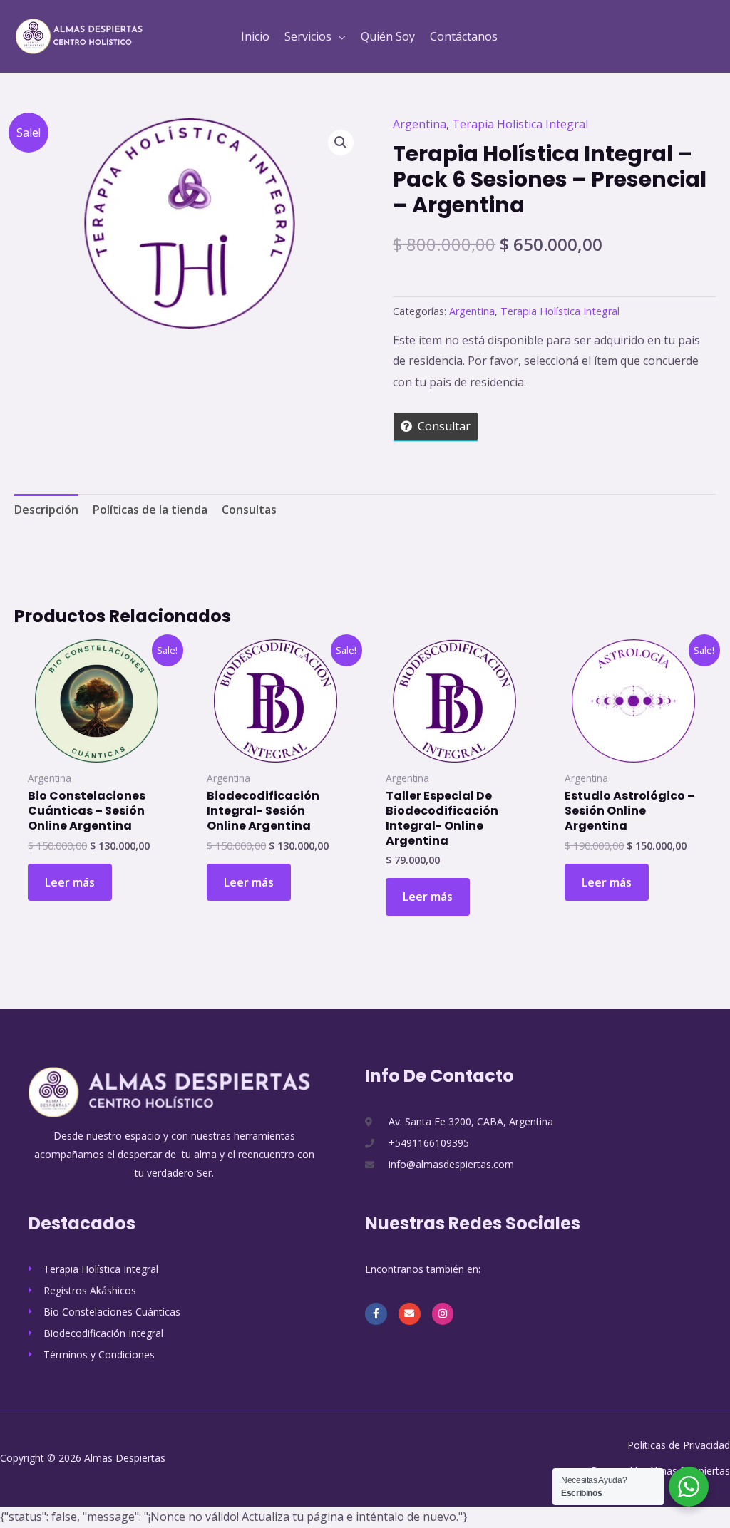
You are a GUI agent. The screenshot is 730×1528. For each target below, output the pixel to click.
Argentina (419, 124)
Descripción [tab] (46, 509)
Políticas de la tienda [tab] (150, 509)
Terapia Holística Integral (520, 124)
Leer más (70, 882)
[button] (338, 36)
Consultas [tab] (249, 509)
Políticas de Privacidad (678, 1445)
